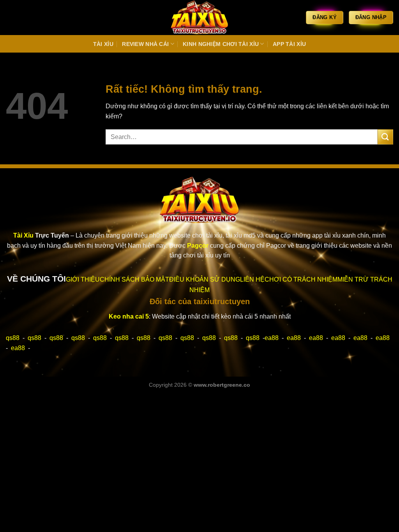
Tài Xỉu (103, 44)
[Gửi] (385, 136)
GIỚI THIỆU (83, 279)
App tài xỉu (289, 44)
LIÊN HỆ (252, 279)
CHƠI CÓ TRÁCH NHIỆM (301, 279)
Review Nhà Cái (145, 44)
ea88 (272, 338)
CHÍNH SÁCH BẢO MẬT (134, 279)
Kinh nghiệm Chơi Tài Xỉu (221, 44)
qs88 (12, 338)
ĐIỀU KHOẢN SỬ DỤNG (204, 279)
